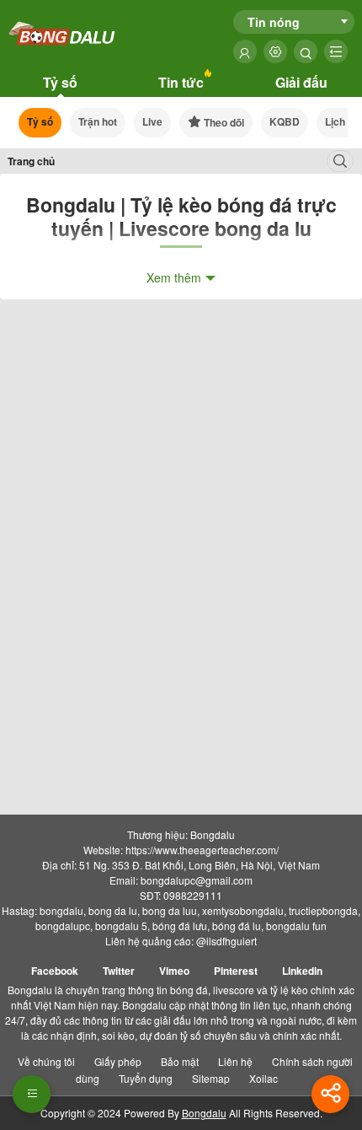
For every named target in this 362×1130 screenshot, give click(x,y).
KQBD (284, 121)
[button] (31, 1094)
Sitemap (211, 1078)
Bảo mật (180, 1061)
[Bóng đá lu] (63, 34)
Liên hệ (235, 1061)
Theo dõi (222, 122)
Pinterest (236, 970)
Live (152, 121)
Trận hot (97, 121)
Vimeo (174, 970)
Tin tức (181, 82)
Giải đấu (301, 82)
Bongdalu (204, 1113)
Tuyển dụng (146, 1078)
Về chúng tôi (46, 1061)
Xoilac (263, 1078)
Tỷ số (60, 82)
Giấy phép (117, 1061)
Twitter (119, 970)
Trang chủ (31, 161)
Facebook (54, 970)
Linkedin (302, 970)
